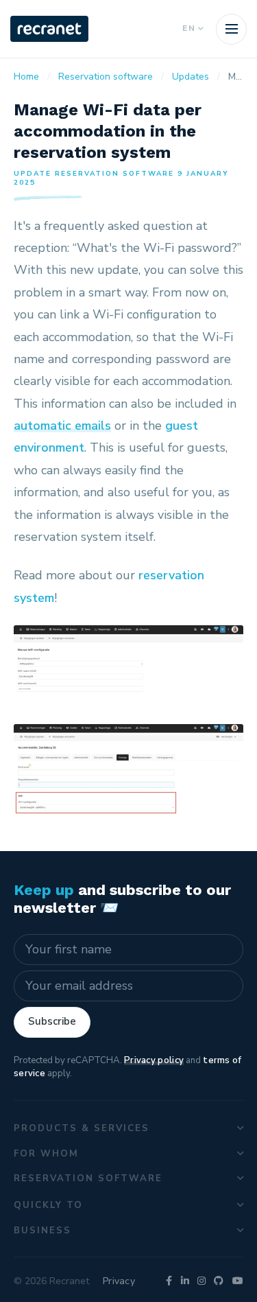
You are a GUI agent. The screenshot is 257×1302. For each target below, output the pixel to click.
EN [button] (189, 28)
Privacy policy (154, 1060)
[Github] (218, 1281)
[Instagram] (201, 1281)
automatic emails (62, 425)
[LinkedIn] (185, 1281)
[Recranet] (49, 29)
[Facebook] (169, 1281)
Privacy (119, 1281)
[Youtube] (237, 1281)
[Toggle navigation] (231, 29)
